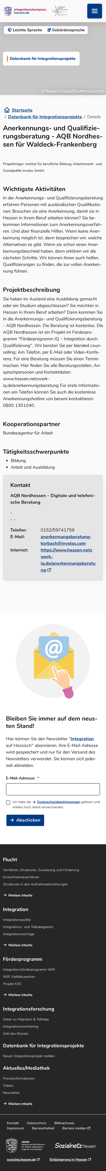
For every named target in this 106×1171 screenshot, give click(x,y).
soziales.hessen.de (21, 1159)
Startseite (22, 110)
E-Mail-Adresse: (21, 778)
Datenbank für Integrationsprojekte (45, 117)
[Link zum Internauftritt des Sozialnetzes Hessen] (77, 1145)
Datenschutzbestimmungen (58, 802)
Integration (82, 739)
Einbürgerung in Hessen (68, 1159)
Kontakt (13, 1123)
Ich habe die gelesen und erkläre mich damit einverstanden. (56, 804)
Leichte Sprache (27, 30)
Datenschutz (36, 1123)
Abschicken (28, 820)
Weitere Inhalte (20, 895)
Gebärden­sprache (68, 30)
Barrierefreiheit (43, 1128)
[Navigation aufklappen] (94, 11)
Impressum (15, 1128)
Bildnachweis (64, 1123)
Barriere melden (74, 1128)
